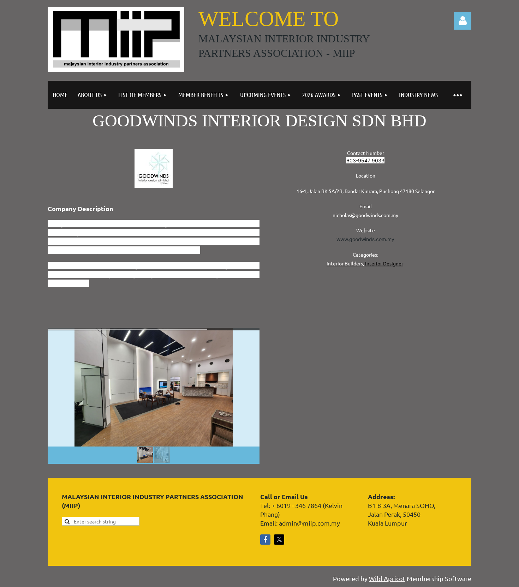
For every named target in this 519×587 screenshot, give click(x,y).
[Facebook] (265, 539)
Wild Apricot (387, 578)
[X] (279, 539)
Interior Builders (345, 263)
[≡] (457, 95)
